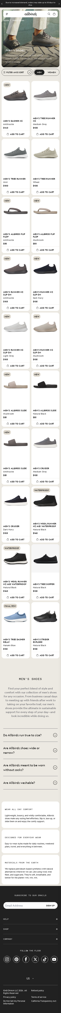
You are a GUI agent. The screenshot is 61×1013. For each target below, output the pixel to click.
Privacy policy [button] (9, 997)
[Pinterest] (16, 959)
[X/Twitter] (35, 959)
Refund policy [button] (37, 990)
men (39, 72)
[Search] (49, 14)
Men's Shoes (18, 20)
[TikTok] (44, 959)
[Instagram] (7, 959)
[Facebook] (25, 959)
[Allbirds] (31, 14)
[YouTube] (54, 959)
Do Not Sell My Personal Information (14, 1002)
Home (6, 20)
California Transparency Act (43, 1001)
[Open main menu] (7, 14)
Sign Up (50, 905)
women (52, 72)
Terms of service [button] (38, 997)
